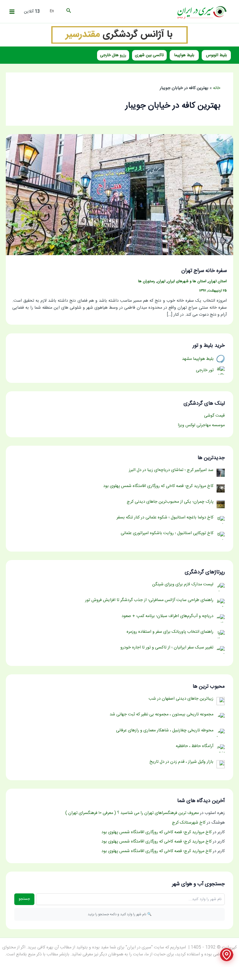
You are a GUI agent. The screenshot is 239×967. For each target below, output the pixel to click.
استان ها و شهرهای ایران (186, 281)
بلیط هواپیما (184, 55)
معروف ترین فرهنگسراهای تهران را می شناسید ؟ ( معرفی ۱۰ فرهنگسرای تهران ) (132, 813)
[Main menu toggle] (12, 12)
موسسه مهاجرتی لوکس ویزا (201, 425)
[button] (68, 11)
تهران (161, 281)
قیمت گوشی (214, 415)
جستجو (24, 899)
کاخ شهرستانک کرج (188, 822)
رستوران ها (146, 281)
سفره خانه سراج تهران (204, 270)
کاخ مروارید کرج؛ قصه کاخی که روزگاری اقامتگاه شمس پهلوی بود (156, 832)
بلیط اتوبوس (216, 55)
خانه (216, 88)
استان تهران (217, 281)
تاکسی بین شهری (149, 55)
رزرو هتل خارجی (113, 55)
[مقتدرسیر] (119, 35)
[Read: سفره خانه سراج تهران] (119, 194)
